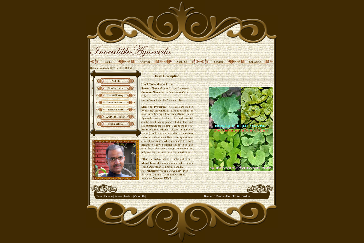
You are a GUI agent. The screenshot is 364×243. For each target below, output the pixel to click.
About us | (108, 196)
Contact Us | (140, 196)
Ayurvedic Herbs (107, 67)
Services (218, 62)
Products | (129, 196)
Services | (118, 196)
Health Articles (115, 124)
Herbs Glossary (115, 95)
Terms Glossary (115, 109)
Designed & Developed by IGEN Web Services (227, 196)
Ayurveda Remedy (115, 116)
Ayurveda (145, 62)
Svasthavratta (115, 88)
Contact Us (255, 62)
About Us (182, 62)
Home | (99, 196)
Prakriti (115, 81)
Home (108, 62)
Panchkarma (115, 102)
